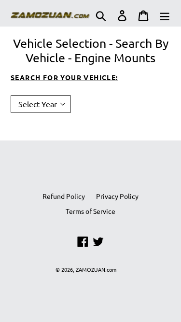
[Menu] (164, 15)
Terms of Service (90, 211)
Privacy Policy (117, 196)
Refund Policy (63, 196)
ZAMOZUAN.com (96, 269)
